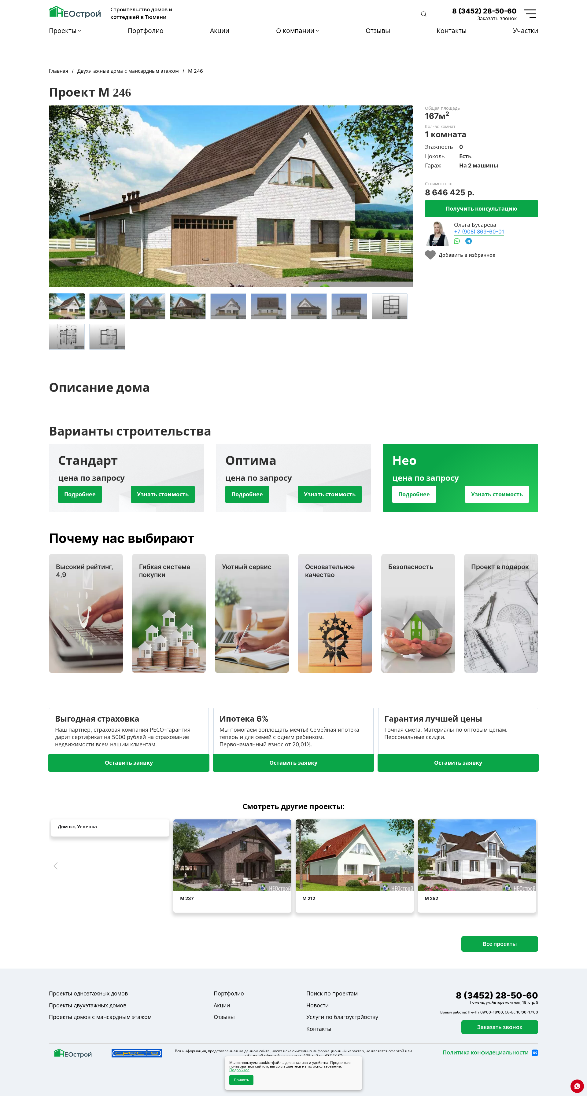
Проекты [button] (62, 30)
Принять (241, 1080)
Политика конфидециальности (486, 1052)
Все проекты (500, 943)
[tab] (67, 306)
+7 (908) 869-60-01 (479, 231)
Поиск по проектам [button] (332, 993)
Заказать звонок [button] (497, 18)
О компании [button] (295, 30)
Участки (525, 30)
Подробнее (80, 494)
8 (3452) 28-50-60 (484, 11)
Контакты (452, 30)
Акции (219, 30)
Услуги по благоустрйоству (342, 1017)
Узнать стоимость (163, 494)
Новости (317, 1005)
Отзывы (378, 30)
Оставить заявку (129, 762)
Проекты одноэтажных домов (88, 993)
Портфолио (146, 30)
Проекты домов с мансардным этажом (100, 1017)
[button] (424, 14)
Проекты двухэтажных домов (87, 1005)
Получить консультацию (481, 208)
